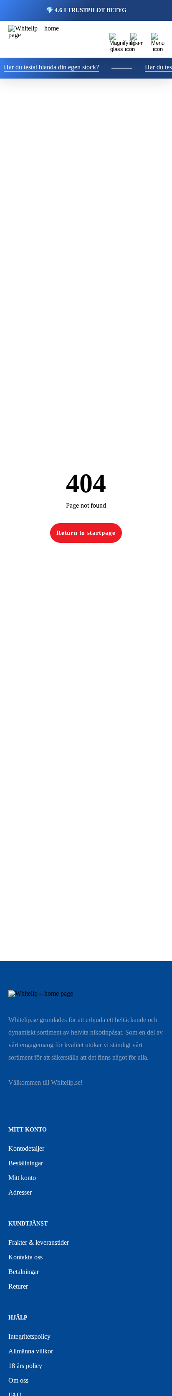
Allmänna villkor (30, 1351)
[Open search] (115, 39)
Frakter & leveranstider (38, 1242)
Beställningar (25, 1163)
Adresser (20, 1192)
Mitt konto (22, 1177)
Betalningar (23, 1271)
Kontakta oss (25, 1257)
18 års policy (25, 1365)
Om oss (18, 1380)
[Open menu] (157, 39)
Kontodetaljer (26, 1148)
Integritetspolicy (29, 1336)
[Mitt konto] (136, 39)
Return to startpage (86, 532)
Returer (18, 1286)
